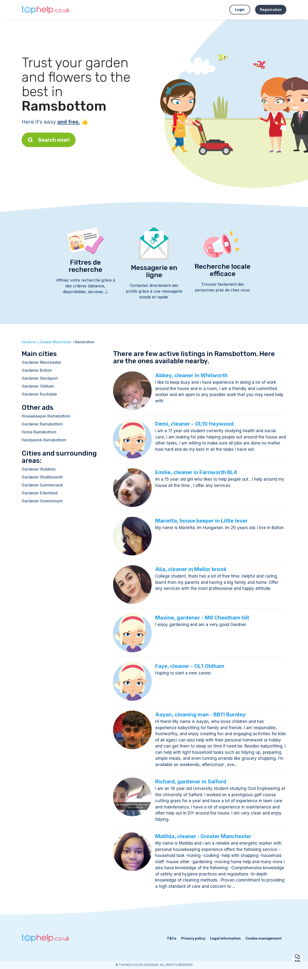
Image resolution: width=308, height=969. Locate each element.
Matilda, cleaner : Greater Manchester (203, 836)
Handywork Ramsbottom (44, 439)
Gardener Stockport (40, 378)
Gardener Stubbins (39, 469)
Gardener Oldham (38, 386)
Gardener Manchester (41, 362)
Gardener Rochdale (39, 394)
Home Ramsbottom (39, 432)
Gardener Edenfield (40, 493)
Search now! (54, 140)
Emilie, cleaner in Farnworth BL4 (196, 472)
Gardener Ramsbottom (42, 424)
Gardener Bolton (37, 370)
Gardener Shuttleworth (42, 477)
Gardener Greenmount (42, 500)
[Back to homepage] (46, 9)
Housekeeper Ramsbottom (46, 416)
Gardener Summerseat (42, 485)
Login (239, 9)
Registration (271, 9)
